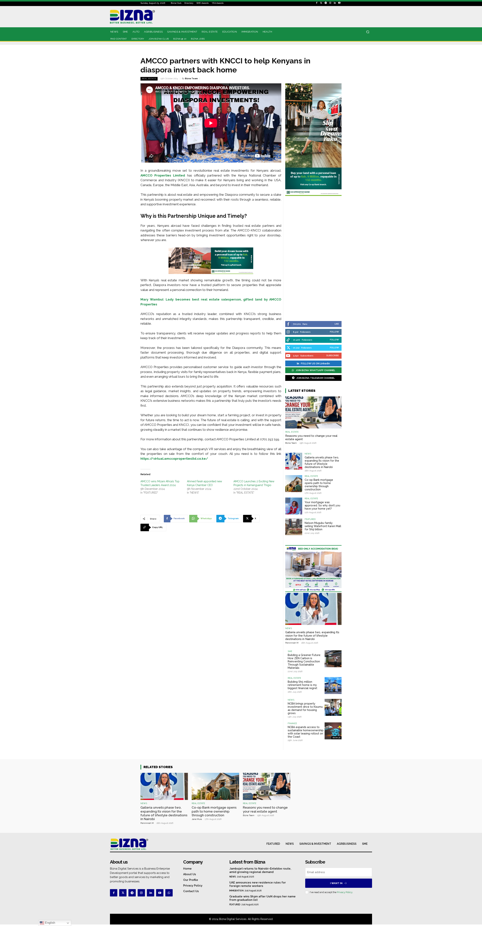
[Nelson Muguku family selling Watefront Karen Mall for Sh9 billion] (293, 526)
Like (337, 324)
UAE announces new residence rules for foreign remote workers (257, 884)
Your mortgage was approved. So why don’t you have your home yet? (322, 505)
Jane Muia (197, 819)
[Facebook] (316, 3)
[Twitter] (321, 3)
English (49, 922)
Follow (334, 332)
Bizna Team (191, 78)
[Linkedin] (335, 3)
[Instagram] (330, 3)
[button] (367, 31)
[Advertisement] (313, 258)
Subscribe (332, 355)
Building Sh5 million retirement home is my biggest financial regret (302, 685)
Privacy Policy (344, 892)
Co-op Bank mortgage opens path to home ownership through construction (319, 484)
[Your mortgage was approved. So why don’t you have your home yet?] (293, 506)
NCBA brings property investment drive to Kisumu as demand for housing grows (305, 708)
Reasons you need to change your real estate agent (265, 809)
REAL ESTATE (149, 79)
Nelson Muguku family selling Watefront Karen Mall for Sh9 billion (323, 526)
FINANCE (292, 723)
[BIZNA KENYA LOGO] (149, 17)
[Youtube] (339, 3)
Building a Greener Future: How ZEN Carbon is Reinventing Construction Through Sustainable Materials (304, 661)
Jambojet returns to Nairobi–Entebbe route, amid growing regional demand (260, 870)
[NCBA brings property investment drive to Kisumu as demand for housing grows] (333, 707)
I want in (336, 883)
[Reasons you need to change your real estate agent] (313, 412)
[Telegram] (325, 3)
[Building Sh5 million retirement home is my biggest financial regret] (333, 685)
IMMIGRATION (236, 890)
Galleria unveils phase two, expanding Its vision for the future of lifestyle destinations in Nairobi (322, 462)
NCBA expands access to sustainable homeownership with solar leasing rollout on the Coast (305, 732)
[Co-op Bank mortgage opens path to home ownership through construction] (293, 483)
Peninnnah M (291, 643)
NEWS (308, 454)
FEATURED (310, 519)
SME (290, 651)
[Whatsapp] (169, 892)
